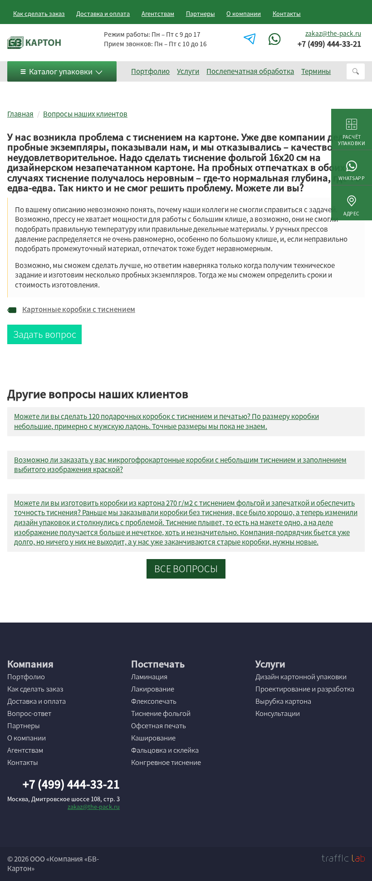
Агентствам (158, 13)
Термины (316, 71)
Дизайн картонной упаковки (301, 676)
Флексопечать (153, 701)
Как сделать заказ (39, 13)
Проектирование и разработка (304, 689)
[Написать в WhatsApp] (276, 39)
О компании (243, 13)
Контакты (287, 13)
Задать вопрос (44, 334)
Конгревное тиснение (166, 762)
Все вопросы (186, 568)
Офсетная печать (158, 725)
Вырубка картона (283, 701)
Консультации (277, 713)
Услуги (188, 71)
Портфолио (150, 71)
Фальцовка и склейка (165, 750)
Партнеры (200, 13)
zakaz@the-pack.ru (333, 33)
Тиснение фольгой (161, 713)
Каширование (153, 738)
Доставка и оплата (103, 13)
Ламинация (149, 676)
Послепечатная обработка (250, 71)
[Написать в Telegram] (251, 39)
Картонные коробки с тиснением (78, 309)
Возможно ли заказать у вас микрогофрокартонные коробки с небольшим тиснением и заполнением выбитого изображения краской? (180, 465)
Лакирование (152, 689)
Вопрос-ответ (29, 713)
